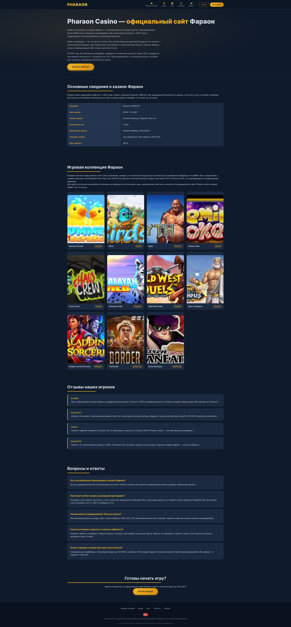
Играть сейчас (80, 67)
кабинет (204, 4)
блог (172, 6)
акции (164, 6)
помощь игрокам (151, 6)
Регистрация (145, 591)
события (181, 6)
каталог (191, 6)
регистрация (217, 4)
